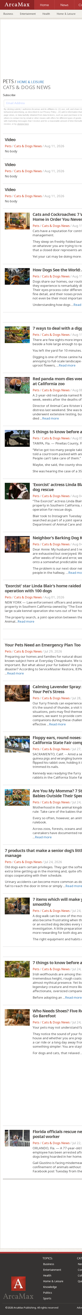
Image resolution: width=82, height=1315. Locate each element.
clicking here (23, 124)
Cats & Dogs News (28, 146)
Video (10, 139)
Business (8, 13)
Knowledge (50, 1287)
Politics (47, 1292)
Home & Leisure (66, 13)
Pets (8, 146)
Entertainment (28, 13)
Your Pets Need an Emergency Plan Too (42, 645)
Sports (47, 1298)
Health (46, 13)
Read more (67, 365)
